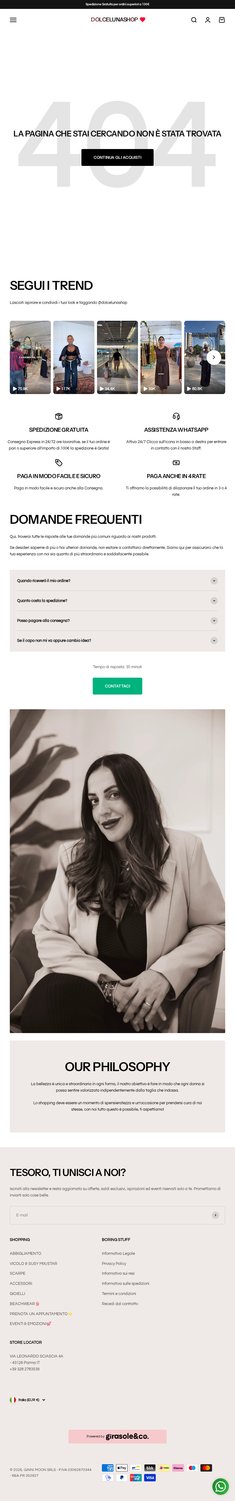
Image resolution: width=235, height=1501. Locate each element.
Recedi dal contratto (120, 1304)
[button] (30, 357)
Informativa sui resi (118, 1273)
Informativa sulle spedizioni (125, 1283)
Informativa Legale (118, 1253)
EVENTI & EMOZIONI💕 (30, 1324)
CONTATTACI (117, 685)
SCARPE (17, 1273)
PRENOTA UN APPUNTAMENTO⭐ (41, 1314)
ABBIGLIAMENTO (25, 1253)
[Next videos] (214, 357)
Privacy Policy (114, 1264)
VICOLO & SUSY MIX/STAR (33, 1264)
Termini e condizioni (119, 1294)
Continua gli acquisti (117, 157)
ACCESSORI (21, 1283)
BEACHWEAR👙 (25, 1304)
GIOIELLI (17, 1294)
